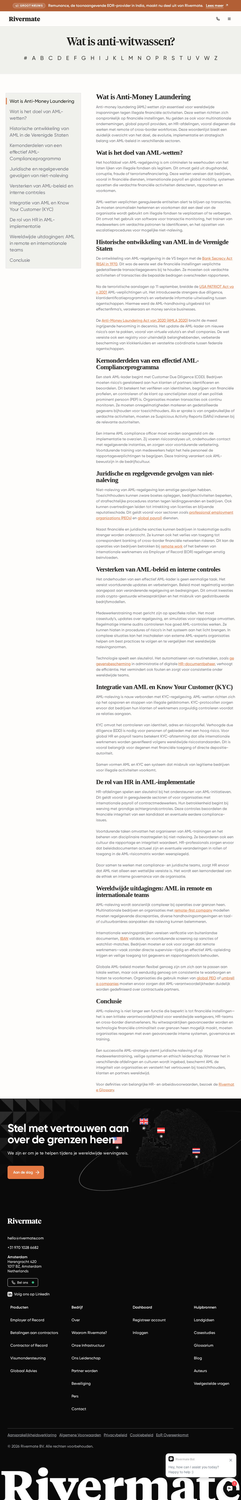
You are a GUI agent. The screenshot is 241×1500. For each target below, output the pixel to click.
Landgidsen (204, 1320)
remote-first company (193, 910)
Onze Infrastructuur (88, 1345)
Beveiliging (81, 1383)
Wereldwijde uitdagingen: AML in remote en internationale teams (42, 243)
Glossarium (203, 1345)
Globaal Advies (23, 1371)
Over (76, 1320)
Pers (75, 1396)
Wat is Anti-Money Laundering (42, 101)
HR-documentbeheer (196, 664)
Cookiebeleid (141, 1435)
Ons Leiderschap (86, 1358)
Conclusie (20, 260)
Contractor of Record (29, 1345)
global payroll (150, 518)
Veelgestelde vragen (211, 1383)
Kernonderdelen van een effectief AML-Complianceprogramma (36, 152)
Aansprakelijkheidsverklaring (32, 1435)
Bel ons (22, 1282)
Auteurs (200, 1371)
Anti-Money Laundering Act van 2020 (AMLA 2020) (145, 320)
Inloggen (140, 1332)
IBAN (124, 938)
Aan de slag (23, 1172)
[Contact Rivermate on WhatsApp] (218, 19)
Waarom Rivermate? (89, 1332)
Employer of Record (27, 1320)
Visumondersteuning (28, 1358)
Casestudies (204, 1332)
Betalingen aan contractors (34, 1332)
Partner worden (85, 1371)
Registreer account (149, 1320)
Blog (198, 1358)
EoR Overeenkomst (172, 1435)
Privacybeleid (115, 1435)
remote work (172, 546)
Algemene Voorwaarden (80, 1435)
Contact (79, 1409)
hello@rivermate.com (26, 1238)
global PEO (206, 978)
